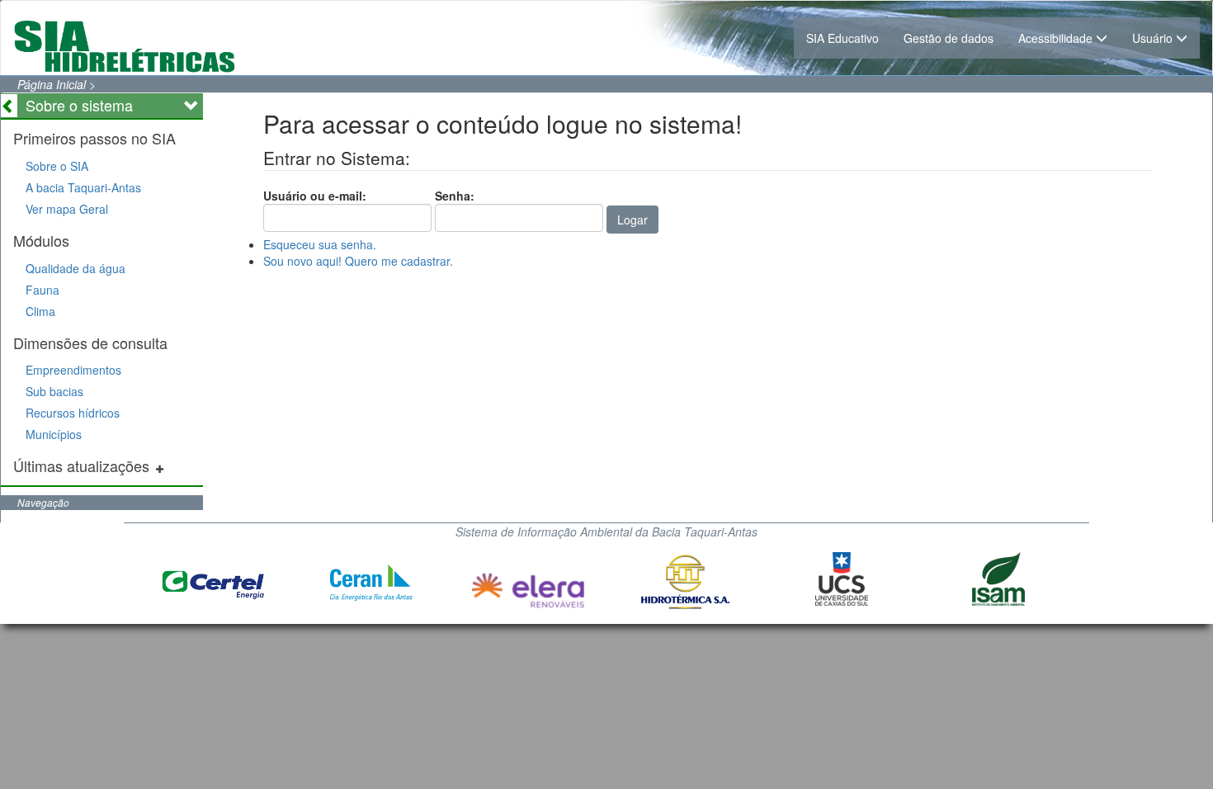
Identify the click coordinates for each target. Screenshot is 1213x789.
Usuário (1154, 38)
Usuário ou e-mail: (314, 195)
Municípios (54, 434)
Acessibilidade (1057, 38)
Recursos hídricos (73, 412)
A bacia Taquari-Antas (83, 187)
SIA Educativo (842, 38)
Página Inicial (51, 84)
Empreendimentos (73, 369)
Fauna (42, 289)
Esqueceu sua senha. (319, 244)
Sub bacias (54, 391)
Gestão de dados (949, 38)
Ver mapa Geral (67, 209)
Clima (40, 311)
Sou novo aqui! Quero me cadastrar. (358, 261)
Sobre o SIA (57, 166)
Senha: (454, 195)
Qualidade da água (75, 268)
